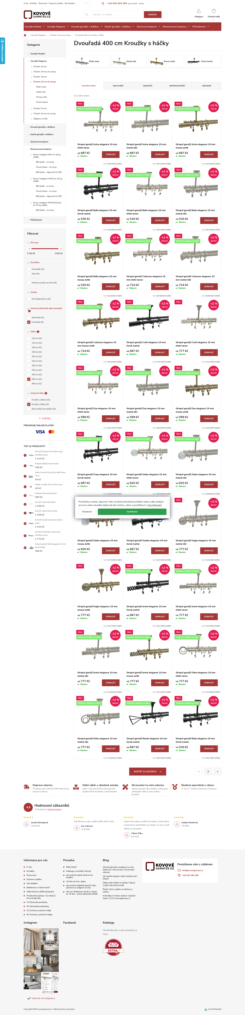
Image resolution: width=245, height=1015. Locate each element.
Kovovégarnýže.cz (41, 299)
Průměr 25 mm (40, 108)
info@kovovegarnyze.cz (192, 870)
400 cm (36, 379)
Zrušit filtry (46, 418)
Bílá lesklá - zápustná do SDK (49, 172)
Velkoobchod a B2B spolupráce (40, 891)
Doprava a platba (56, 3)
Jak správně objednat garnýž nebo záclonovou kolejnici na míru (81, 886)
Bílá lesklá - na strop (45, 162)
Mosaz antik (41, 97)
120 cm (36, 338)
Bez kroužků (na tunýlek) (43, 409)
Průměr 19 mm (40, 76)
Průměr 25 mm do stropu (44, 113)
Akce (35, 273)
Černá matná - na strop (46, 167)
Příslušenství (36, 220)
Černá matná (41, 102)
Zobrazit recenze (55, 809)
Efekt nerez (41, 86)
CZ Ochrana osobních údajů (39, 910)
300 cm (36, 365)
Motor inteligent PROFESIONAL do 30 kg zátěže (47, 204)
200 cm (36, 356)
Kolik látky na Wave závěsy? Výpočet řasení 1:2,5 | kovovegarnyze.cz (119, 897)
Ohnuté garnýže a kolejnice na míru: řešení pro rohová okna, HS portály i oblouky (119, 870)
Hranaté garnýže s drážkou (42, 127)
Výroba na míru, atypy (75, 881)
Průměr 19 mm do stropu (44, 81)
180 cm (36, 352)
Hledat (152, 14)
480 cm (36, 383)
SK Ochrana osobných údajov (40, 914)
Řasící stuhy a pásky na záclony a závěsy (117, 890)
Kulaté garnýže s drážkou (41, 134)
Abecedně (206, 86)
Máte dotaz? (71, 867)
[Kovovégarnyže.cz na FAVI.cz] (113, 947)
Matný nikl (40, 92)
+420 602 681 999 (190, 875)
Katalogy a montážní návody (78, 871)
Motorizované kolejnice (40, 149)
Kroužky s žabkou (41, 400)
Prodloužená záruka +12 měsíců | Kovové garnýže (41, 897)
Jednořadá (38, 317)
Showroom (42, 3)
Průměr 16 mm (40, 66)
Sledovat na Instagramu (43, 998)
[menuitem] (35, 26)
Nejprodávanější (177, 86)
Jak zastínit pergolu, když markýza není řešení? (120, 877)
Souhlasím (132, 511)
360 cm (36, 374)
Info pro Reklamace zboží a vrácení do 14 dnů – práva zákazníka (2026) (81, 893)
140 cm (36, 343)
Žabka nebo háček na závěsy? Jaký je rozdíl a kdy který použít (119, 884)
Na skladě (38, 269)
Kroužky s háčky (40, 404)
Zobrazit (111, 154)
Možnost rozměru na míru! (44, 283)
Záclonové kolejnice (39, 141)
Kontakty (33, 3)
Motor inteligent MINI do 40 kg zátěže (46, 155)
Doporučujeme (89, 86)
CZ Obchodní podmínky (37, 902)
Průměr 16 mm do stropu (44, 71)
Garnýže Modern (37, 53)
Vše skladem (70, 3)
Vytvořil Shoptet (214, 1009)
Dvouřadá (37, 322)
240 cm (36, 361)
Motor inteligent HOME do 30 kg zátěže (47, 179)
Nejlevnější (118, 86)
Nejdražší (147, 86)
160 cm (36, 347)
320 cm (36, 370)
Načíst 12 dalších (145, 771)
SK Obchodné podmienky (38, 906)
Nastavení (87, 511)
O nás (26, 3)
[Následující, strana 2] (208, 771)
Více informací (154, 505)
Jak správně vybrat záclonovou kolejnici (79, 876)
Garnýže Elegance (39, 61)
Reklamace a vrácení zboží (38, 887)
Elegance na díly (40, 118)
